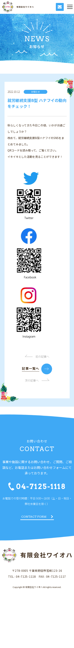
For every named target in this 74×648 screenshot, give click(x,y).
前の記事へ (42, 356)
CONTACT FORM (33, 516)
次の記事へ (32, 380)
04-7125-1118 (41, 486)
